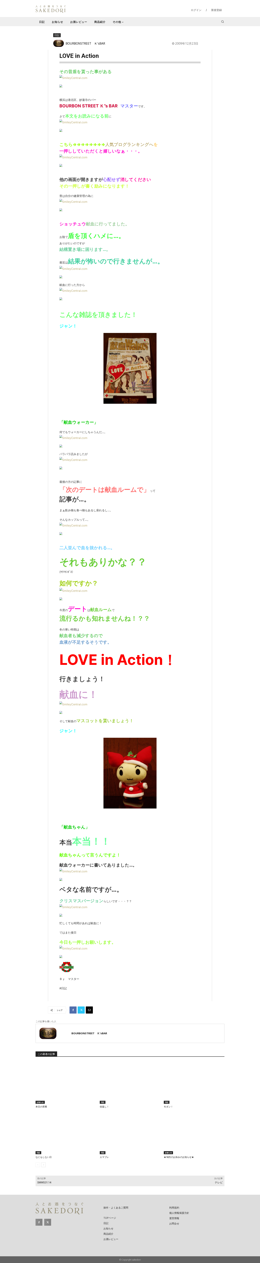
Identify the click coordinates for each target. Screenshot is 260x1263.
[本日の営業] (66, 1082)
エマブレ (104, 1157)
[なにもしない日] (66, 1133)
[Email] (89, 1010)
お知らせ (40, 1102)
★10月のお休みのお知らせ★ (179, 1157)
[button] (222, 22)
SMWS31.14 (44, 1182)
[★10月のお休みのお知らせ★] (194, 1133)
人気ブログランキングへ (129, 144)
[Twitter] (81, 1010)
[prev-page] (38, 1165)
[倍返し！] (130, 1082)
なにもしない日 (44, 1157)
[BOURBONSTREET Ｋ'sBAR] (59, 43)
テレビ (219, 1182)
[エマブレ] (130, 1133)
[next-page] (43, 1165)
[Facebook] (73, 1010)
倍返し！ (104, 1106)
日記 (57, 35)
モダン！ (168, 1106)
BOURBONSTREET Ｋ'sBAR (85, 43)
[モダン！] (194, 1082)
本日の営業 (41, 1106)
